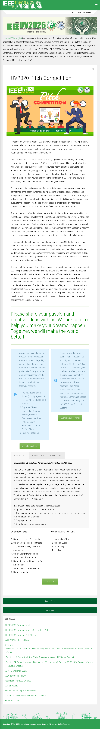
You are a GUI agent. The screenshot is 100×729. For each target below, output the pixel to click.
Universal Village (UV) (12, 38)
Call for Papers (11, 685)
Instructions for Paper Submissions (20, 690)
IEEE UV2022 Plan (13, 700)
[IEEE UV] (22, 9)
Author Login (76, 12)
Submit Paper (50, 601)
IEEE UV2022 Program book (17, 625)
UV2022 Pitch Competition (17, 640)
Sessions (9, 645)
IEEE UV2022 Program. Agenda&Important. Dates (27, 630)
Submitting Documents (70, 418)
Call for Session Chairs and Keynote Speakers (25, 695)
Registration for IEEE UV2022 (18, 681)
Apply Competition (29, 446)
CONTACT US (50, 581)
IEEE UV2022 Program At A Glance (20, 635)
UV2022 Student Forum (15, 676)
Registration (87, 12)
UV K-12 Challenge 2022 (16, 671)
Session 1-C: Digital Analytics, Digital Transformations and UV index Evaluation (41, 657)
